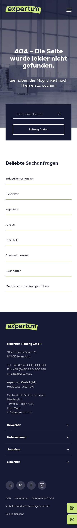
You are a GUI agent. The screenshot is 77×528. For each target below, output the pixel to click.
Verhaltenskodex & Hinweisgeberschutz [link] (28, 506)
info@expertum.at (19, 412)
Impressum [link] (21, 498)
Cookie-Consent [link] (15, 514)
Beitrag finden (38, 129)
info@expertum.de (19, 373)
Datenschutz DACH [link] (43, 498)
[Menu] (68, 10)
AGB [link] (8, 498)
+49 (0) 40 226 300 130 (29, 365)
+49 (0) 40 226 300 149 (29, 369)
